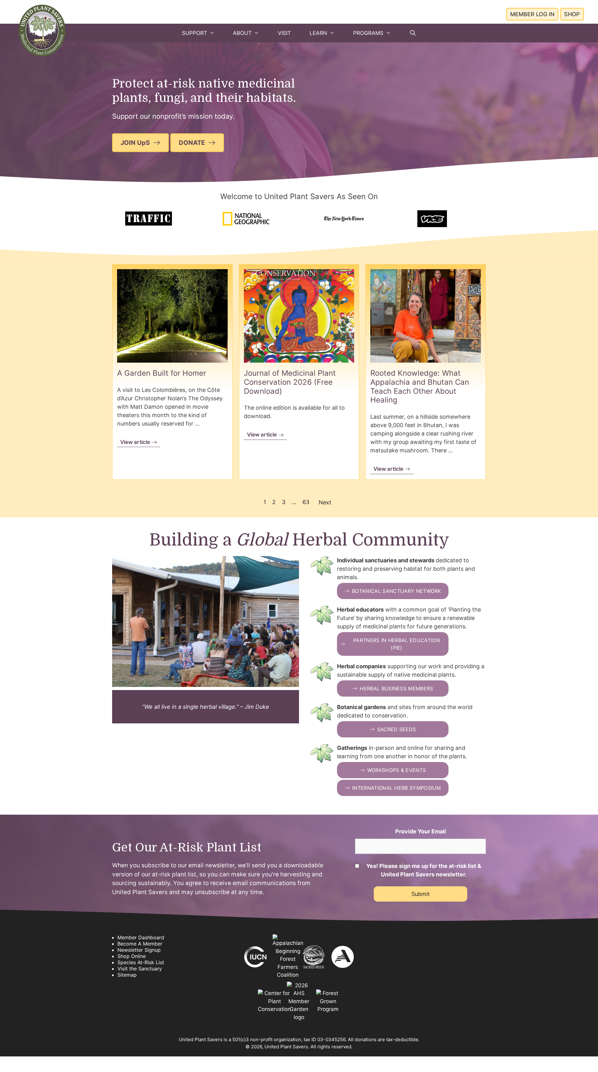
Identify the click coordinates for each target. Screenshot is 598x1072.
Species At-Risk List (140, 962)
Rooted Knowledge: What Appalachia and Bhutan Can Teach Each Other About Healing (419, 386)
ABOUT (242, 33)
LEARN (318, 33)
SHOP (572, 14)
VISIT (284, 33)
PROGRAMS (368, 33)
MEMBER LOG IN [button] (532, 14)
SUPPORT (194, 33)
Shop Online (131, 956)
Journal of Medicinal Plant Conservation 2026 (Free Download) (290, 382)
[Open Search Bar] (412, 33)
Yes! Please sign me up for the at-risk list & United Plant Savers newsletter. (423, 870)
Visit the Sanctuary (139, 968)
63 (305, 502)
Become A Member (139, 944)
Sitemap (127, 975)
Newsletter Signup (139, 950)
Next (325, 502)
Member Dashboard (140, 937)
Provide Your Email (420, 831)
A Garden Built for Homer (161, 373)
